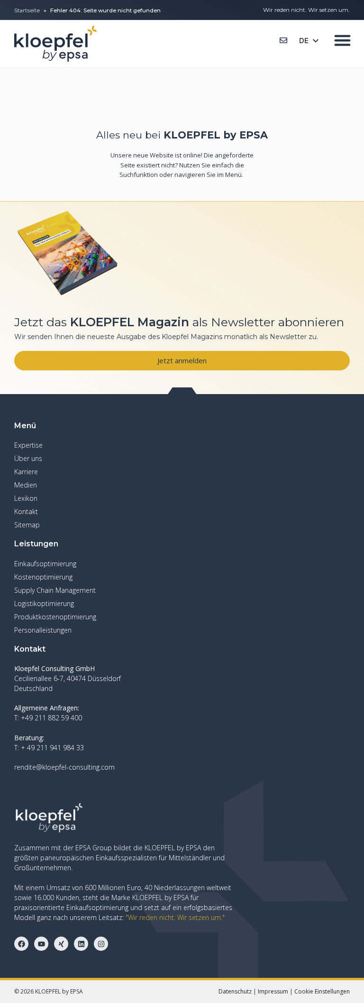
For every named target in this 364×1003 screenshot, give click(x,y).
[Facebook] (21, 944)
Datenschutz (235, 991)
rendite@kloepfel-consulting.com (64, 767)
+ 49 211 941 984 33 (52, 747)
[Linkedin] (81, 944)
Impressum (273, 991)
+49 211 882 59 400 (51, 717)
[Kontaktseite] (283, 40)
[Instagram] (101, 944)
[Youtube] (41, 944)
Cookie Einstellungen (322, 991)
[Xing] (61, 944)
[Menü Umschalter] (342, 40)
